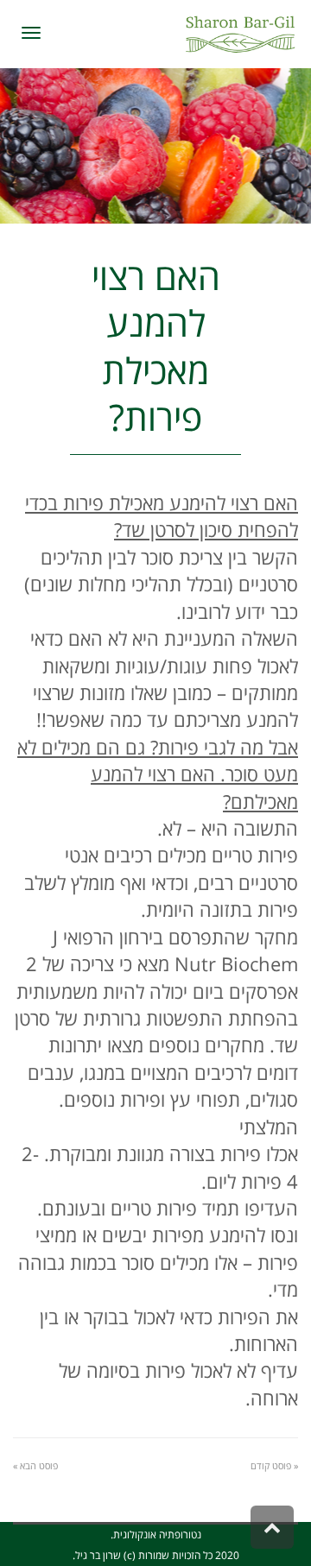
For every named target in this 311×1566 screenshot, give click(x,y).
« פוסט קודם (274, 1465)
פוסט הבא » (35, 1465)
